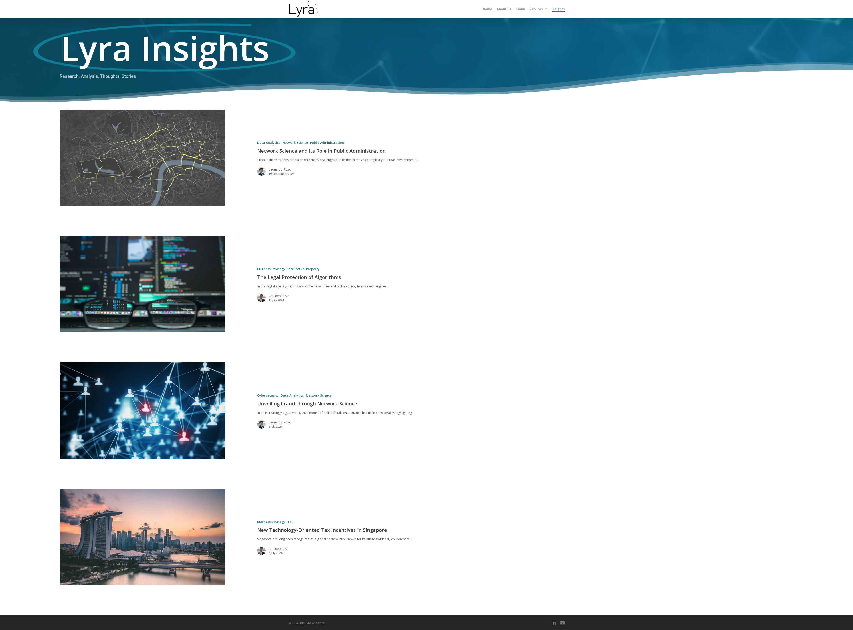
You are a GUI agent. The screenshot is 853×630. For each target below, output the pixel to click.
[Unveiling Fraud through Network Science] (143, 410)
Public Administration (327, 142)
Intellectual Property (303, 269)
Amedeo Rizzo (279, 296)
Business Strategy (271, 269)
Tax (290, 522)
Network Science (295, 142)
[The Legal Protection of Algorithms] (143, 284)
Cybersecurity (268, 395)
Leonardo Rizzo (280, 169)
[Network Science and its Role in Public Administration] (143, 158)
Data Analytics (268, 142)
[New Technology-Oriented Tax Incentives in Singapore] (143, 537)
